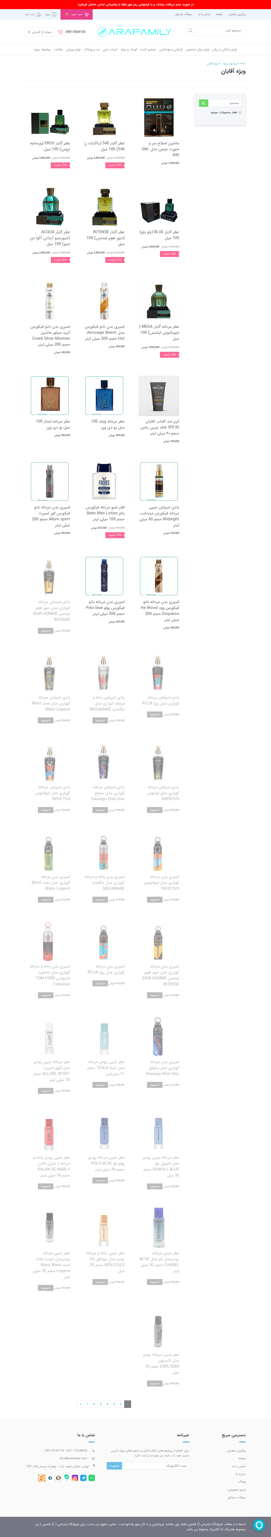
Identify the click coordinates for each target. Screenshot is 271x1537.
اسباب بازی (110, 49)
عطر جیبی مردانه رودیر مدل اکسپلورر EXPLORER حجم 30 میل (161, 1364)
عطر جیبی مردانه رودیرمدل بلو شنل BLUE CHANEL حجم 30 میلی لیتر (159, 1262)
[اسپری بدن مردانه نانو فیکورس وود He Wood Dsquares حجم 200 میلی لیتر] (158, 576)
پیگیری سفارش (237, 14)
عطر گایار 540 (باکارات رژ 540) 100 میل (104, 146)
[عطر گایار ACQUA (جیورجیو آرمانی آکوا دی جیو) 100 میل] (49, 206)
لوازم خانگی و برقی (224, 49)
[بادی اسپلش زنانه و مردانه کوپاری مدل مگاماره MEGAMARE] (104, 671)
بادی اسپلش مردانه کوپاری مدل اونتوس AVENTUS (163, 793)
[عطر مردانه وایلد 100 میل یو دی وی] (104, 395)
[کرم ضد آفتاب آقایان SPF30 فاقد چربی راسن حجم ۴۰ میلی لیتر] (158, 395)
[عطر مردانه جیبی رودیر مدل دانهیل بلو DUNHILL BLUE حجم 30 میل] (158, 1131)
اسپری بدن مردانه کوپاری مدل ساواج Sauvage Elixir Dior (162, 1068)
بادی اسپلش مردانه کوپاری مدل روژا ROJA (160, 700)
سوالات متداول (183, 14)
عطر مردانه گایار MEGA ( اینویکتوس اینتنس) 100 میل (159, 333)
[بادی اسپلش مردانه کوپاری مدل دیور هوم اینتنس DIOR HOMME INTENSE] (49, 576)
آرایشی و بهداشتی (171, 49)
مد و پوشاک (92, 49)
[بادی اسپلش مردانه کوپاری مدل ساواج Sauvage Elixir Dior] (104, 761)
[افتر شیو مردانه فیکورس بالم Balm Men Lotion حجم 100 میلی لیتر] (104, 481)
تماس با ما (204, 14)
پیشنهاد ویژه (42, 49)
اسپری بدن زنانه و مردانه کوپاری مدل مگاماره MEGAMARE (104, 883)
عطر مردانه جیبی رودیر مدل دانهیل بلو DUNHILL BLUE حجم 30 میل (161, 1166)
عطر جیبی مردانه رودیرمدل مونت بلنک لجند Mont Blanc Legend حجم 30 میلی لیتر (51, 1265)
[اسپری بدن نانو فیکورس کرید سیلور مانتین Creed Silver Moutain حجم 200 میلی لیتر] (49, 300)
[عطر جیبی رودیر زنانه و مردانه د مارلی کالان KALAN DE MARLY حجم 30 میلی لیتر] (49, 1131)
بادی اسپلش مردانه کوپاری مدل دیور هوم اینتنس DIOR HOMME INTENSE (51, 611)
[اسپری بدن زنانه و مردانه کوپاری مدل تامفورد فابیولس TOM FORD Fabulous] (49, 940)
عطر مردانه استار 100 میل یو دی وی (53, 424)
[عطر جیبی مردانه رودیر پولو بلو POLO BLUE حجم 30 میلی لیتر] (104, 1131)
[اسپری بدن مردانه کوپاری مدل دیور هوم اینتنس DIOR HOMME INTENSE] (158, 940)
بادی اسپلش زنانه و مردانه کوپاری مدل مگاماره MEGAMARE (107, 703)
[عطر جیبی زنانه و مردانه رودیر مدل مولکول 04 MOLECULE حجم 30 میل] (104, 1227)
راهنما (219, 14)
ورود (47, 14)
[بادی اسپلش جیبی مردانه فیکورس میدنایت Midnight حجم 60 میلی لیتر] (158, 481)
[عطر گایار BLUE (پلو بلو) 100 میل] (158, 206)
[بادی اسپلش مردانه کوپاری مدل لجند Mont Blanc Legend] (49, 671)
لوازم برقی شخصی (197, 49)
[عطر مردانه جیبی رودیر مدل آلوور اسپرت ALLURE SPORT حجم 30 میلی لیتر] (49, 1036)
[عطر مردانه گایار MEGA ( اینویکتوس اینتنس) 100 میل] (158, 300)
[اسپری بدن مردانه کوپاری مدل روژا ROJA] (104, 940)
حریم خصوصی (237, 1489)
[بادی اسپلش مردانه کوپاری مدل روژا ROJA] (158, 671)
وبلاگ (242, 1481)
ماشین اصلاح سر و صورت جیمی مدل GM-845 (160, 149)
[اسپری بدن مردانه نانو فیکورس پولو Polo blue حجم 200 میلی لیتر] (104, 576)
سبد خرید (74, 14)
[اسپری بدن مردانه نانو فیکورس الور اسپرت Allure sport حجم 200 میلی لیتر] (49, 481)
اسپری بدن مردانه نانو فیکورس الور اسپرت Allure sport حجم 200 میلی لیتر (51, 516)
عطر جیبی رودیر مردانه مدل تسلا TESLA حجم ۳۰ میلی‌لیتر (106, 1068)
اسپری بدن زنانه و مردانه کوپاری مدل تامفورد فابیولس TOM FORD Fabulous (50, 975)
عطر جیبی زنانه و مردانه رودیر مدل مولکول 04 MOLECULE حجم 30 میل (105, 1262)
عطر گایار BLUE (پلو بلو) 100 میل (159, 235)
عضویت (114, 1465)
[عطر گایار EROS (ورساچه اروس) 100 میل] (49, 117)
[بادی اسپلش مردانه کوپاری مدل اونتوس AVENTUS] (158, 761)
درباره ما (241, 1474)
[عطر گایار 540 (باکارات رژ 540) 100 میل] (104, 117)
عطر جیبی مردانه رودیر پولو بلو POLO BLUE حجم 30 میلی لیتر (106, 1163)
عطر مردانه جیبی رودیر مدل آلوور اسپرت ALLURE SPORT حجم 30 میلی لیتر (51, 1071)
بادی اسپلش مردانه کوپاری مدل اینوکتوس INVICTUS (52, 793)
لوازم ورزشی (73, 49)
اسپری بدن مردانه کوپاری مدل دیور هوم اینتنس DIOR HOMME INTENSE (160, 975)
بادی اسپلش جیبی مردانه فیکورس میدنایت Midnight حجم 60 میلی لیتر (159, 516)
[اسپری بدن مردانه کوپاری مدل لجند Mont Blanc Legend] (49, 851)
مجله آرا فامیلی (41, 32)
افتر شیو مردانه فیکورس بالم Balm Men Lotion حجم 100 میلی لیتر (105, 513)
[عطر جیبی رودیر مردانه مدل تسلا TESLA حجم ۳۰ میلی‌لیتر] (104, 1036)
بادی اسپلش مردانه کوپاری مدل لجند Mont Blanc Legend (51, 703)
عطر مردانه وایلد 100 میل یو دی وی (108, 424)
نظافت (58, 49)
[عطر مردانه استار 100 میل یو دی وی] (49, 395)
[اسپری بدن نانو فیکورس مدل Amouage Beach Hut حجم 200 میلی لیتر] (104, 300)
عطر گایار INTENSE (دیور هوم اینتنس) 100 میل (105, 238)
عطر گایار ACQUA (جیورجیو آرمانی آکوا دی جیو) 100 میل (50, 238)
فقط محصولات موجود (223, 112)
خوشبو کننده (148, 49)
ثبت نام (29, 14)
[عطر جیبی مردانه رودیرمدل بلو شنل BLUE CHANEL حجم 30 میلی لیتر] (158, 1227)
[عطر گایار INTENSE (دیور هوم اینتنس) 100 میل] (104, 206)
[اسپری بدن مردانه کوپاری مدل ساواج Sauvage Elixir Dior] (158, 1036)
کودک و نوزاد (128, 49)
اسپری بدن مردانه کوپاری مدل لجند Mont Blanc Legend (51, 883)
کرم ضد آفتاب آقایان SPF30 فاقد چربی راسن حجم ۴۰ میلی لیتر (159, 427)
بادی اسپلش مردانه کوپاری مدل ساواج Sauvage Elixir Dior (108, 793)
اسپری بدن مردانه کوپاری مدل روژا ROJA (106, 969)
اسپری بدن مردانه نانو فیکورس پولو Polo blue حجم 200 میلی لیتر (105, 608)
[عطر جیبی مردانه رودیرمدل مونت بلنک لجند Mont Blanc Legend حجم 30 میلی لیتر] (49, 1227)
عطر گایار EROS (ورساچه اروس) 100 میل (50, 146)
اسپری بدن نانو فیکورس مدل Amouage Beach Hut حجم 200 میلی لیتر (105, 333)
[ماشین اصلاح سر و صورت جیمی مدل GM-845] (158, 117)
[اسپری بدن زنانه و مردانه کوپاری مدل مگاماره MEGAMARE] (104, 851)
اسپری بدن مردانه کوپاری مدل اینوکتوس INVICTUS (161, 883)
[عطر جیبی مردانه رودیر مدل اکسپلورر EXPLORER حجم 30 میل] (158, 1328)
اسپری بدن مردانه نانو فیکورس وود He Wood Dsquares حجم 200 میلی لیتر (160, 611)
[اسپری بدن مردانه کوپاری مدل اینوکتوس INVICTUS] (158, 851)
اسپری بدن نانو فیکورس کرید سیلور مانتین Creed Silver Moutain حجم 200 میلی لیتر (50, 336)
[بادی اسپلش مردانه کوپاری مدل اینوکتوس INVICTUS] (49, 761)
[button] (76, 14)
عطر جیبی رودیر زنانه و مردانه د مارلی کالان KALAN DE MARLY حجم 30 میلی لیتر (51, 1166)
